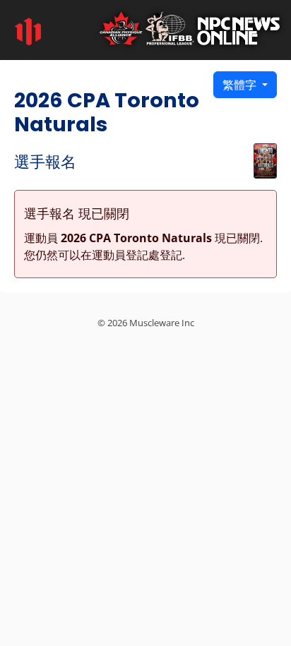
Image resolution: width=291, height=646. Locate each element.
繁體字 (240, 84)
